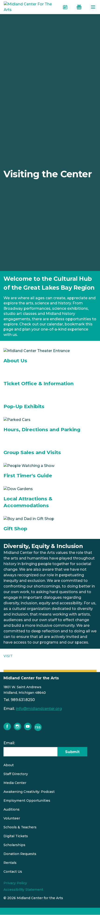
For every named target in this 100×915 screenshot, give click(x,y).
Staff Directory (15, 774)
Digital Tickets (15, 836)
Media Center (14, 783)
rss (38, 727)
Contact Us (12, 871)
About (8, 765)
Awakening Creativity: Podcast (29, 792)
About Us (15, 360)
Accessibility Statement (23, 889)
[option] (50, 174)
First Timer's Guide (27, 475)
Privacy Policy (15, 883)
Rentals (10, 863)
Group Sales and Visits (32, 452)
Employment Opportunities (26, 800)
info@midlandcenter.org (39, 708)
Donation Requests (19, 854)
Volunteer (11, 818)
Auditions (11, 809)
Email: (9, 743)
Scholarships (14, 845)
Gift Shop (15, 528)
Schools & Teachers (20, 827)
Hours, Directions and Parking (41, 429)
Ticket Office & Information (38, 383)
